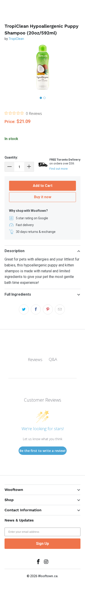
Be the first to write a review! (42, 451)
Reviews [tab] (35, 359)
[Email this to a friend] (60, 309)
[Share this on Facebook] (36, 309)
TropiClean (16, 39)
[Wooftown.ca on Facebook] (38, 562)
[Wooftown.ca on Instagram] (46, 562)
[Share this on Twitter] (24, 309)
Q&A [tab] (53, 359)
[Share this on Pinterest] (48, 309)
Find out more (58, 168)
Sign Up (42, 543)
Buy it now (42, 197)
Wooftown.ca (48, 576)
